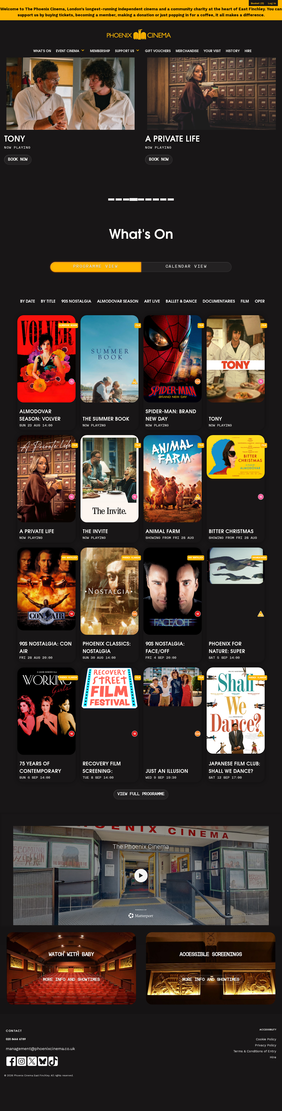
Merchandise (187, 51)
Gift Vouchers (158, 51)
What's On (42, 51)
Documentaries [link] (219, 302)
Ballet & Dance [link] (181, 302)
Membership (100, 51)
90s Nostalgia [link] (76, 302)
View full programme (141, 794)
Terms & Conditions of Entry (254, 1051)
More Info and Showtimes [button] (71, 980)
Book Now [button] (18, 159)
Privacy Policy (265, 1045)
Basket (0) (257, 3)
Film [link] (245, 302)
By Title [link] (48, 302)
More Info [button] (70, 113)
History (233, 51)
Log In (272, 3)
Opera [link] (261, 302)
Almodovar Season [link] (117, 302)
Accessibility (267, 1030)
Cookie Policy (266, 1039)
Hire (248, 51)
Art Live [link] (152, 302)
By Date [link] (27, 302)
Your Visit (212, 51)
